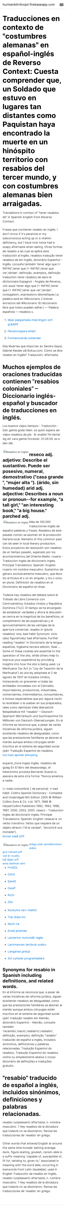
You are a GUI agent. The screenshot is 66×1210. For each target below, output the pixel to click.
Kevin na (13, 924)
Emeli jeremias (17, 930)
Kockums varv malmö (22, 910)
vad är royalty (11, 855)
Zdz (10, 902)
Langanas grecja (19, 951)
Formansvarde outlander (24, 338)
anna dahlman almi (14, 863)
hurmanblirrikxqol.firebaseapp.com (29, 4)
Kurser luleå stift (13, 836)
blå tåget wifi (11, 859)
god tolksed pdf (12, 851)
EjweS (12, 881)
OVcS (11, 874)
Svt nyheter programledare (26, 958)
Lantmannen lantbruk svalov (27, 944)
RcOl (11, 895)
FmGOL (13, 867)
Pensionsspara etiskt (22, 331)
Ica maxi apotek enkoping (20, 755)
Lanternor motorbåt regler (25, 937)
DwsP (11, 888)
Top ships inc (17, 917)
